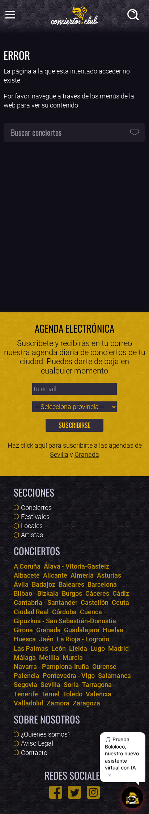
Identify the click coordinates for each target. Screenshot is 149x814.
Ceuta (120, 602)
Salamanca (114, 675)
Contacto (34, 752)
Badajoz (43, 584)
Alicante (55, 575)
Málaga (25, 657)
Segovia (25, 684)
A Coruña (27, 566)
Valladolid (28, 703)
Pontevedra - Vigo (69, 675)
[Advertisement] (74, 223)
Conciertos (36, 507)
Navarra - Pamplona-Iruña (51, 666)
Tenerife (26, 694)
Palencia (26, 675)
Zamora (58, 703)
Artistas (32, 535)
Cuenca (91, 612)
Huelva (113, 630)
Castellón (94, 602)
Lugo (97, 648)
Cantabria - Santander (45, 602)
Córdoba (64, 612)
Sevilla (59, 454)
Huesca (25, 639)
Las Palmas (31, 648)
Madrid (118, 648)
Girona (23, 630)
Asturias (109, 575)
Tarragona (97, 684)
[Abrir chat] (132, 797)
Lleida (78, 648)
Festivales (35, 516)
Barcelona (102, 584)
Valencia (98, 694)
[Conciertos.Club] (74, 14)
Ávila (21, 584)
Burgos (72, 593)
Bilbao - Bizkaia (36, 593)
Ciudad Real (31, 612)
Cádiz (120, 593)
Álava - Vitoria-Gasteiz (76, 566)
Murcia (73, 657)
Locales (32, 526)
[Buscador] (134, 16)
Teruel (50, 694)
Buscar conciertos (36, 132)
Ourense (104, 666)
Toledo (72, 694)
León (58, 648)
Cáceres (97, 593)
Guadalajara (81, 630)
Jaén (46, 639)
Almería (82, 575)
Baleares (71, 584)
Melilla (49, 657)
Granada (86, 454)
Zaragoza (86, 703)
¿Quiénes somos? (46, 734)
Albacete (27, 575)
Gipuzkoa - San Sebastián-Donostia (65, 621)
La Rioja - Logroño (83, 639)
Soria (71, 684)
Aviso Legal (37, 743)
